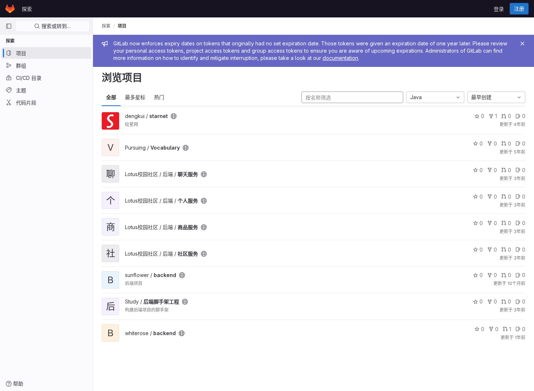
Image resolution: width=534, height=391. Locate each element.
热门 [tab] (159, 97)
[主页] (10, 9)
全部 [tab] (111, 97)
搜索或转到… (55, 26)
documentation (340, 58)
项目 (122, 26)
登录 (499, 9)
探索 (27, 9)
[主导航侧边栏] (9, 26)
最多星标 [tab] (135, 97)
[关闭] (522, 43)
